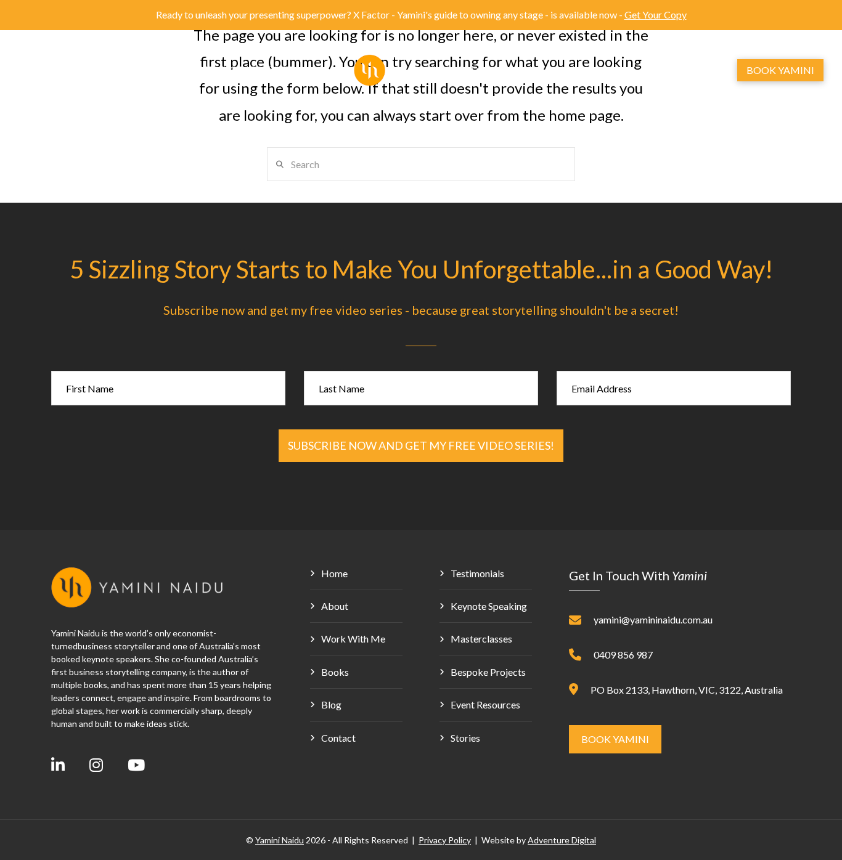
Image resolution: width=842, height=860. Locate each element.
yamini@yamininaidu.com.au (653, 619)
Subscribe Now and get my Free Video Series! (421, 445)
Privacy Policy (445, 840)
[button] (665, 70)
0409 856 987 (623, 654)
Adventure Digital (562, 840)
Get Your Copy (655, 14)
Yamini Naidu (279, 840)
